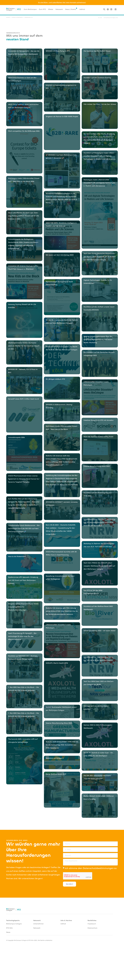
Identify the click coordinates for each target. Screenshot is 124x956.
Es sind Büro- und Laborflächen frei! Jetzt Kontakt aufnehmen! (62, 2)
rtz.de (100, 17)
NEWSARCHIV (29, 17)
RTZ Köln (9, 928)
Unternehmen (38, 924)
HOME (8, 17)
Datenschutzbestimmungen (98, 868)
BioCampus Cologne (14, 924)
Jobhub (63, 924)
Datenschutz (92, 928)
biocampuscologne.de (111, 17)
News (8, 932)
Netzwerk (36, 928)
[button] (108, 9)
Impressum (92, 924)
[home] (13, 9)
